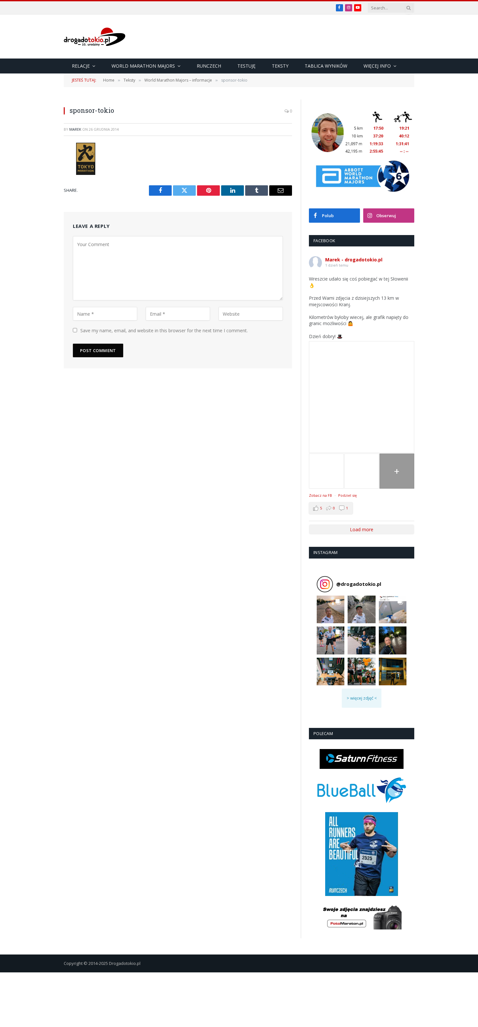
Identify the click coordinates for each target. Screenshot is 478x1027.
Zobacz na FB (320, 495)
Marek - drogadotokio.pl (353, 260)
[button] (330, 609)
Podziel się (347, 495)
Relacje (81, 66)
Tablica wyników (326, 66)
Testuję (246, 66)
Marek (75, 129)
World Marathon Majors (143, 66)
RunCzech (209, 66)
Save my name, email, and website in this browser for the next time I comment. (164, 330)
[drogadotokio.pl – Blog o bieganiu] (95, 37)
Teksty (280, 66)
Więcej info (377, 66)
